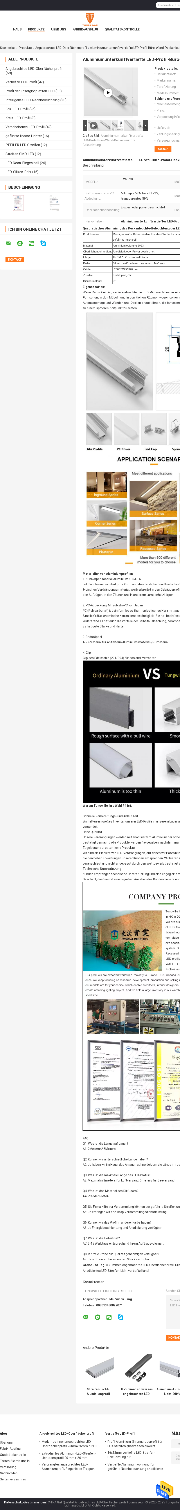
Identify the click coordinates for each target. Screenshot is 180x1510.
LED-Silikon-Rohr (18, 172)
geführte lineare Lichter (23, 136)
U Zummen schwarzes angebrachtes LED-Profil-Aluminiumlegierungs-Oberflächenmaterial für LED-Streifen (137, 1391)
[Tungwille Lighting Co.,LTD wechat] (34, 243)
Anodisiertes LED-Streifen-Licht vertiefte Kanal (116, 1270)
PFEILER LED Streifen (22, 145)
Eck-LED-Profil (17, 109)
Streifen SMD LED (19, 154)
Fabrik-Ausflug (85, 29)
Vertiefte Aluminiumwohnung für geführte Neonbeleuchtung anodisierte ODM (135, 1467)
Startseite (7, 48)
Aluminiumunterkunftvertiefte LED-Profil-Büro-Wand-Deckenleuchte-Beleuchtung (113, 140)
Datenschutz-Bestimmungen (25, 1502)
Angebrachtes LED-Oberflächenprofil (61, 48)
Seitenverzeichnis (13, 1479)
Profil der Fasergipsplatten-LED (30, 91)
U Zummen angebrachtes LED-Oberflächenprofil (140, 1265)
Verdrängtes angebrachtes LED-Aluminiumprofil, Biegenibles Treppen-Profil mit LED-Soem (69, 1467)
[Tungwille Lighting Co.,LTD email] (10, 243)
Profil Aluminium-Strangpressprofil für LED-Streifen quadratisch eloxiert (135, 1444)
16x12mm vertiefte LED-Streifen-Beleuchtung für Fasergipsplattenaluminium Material (133, 1455)
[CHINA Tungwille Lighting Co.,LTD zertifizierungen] (18, 203)
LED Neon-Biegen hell (22, 163)
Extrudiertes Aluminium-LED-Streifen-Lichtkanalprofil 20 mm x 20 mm (69, 1456)
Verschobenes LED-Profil (25, 127)
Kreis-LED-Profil (18, 118)
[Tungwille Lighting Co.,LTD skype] (46, 243)
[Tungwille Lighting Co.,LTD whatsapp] (22, 243)
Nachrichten (9, 1473)
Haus (17, 29)
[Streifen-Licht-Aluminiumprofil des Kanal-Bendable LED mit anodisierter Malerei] (98, 1369)
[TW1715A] (108, 93)
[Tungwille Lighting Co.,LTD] (90, 19)
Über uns (58, 29)
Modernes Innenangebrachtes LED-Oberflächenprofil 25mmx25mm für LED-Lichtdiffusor (71, 1444)
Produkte (36, 29)
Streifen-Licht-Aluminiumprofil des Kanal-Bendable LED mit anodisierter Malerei (98, 1391)
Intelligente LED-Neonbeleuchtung (32, 100)
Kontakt (163, 149)
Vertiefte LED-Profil (21, 82)
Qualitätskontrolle (122, 29)
